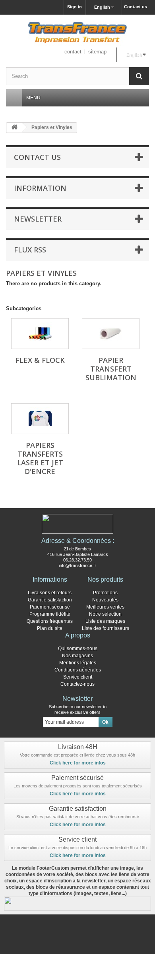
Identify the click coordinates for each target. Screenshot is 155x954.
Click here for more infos (78, 763)
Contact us (135, 6)
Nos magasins (77, 655)
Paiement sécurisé (50, 607)
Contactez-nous (77, 684)
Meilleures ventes (105, 607)
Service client (77, 677)
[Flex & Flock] (40, 333)
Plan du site (49, 628)
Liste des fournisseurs (105, 628)
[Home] (14, 97)
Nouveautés (105, 600)
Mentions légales (77, 663)
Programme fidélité (49, 614)
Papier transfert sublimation (110, 368)
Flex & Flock (40, 360)
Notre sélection (105, 614)
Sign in (74, 6)
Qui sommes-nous (77, 648)
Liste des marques (105, 621)
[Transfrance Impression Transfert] (77, 34)
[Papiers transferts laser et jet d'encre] (40, 418)
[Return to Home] (14, 128)
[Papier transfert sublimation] (111, 333)
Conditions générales (77, 670)
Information (40, 188)
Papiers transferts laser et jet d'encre (40, 458)
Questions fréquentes (50, 621)
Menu (33, 98)
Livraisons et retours (50, 593)
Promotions (105, 593)
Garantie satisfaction (50, 600)
